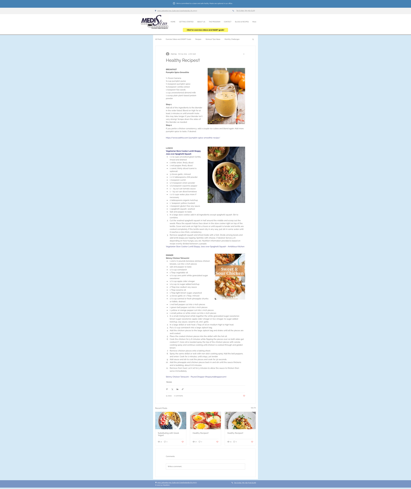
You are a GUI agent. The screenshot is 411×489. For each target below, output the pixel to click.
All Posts (158, 39)
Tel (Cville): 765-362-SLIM (245, 11)
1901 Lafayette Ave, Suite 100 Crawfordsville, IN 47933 (177, 11)
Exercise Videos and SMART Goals (178, 39)
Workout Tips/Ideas (213, 39)
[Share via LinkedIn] (177, 389)
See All (253, 408)
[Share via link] (183, 389)
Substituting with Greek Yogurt (168, 434)
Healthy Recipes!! (201, 433)
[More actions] (244, 54)
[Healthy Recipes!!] (205, 420)
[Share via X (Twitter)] (172, 389)
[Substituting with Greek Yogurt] (170, 420)
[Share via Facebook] (167, 389)
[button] (253, 39)
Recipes (198, 39)
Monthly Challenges (232, 39)
